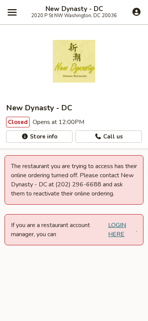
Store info (42, 136)
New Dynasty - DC (74, 9)
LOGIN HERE (117, 229)
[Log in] (136, 12)
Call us (112, 136)
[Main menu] (12, 12)
